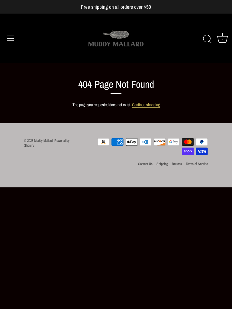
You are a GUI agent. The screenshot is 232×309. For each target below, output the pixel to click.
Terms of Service (197, 163)
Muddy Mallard (43, 140)
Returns (177, 163)
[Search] (207, 39)
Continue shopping (146, 104)
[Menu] (10, 38)
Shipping (162, 163)
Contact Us (145, 163)
